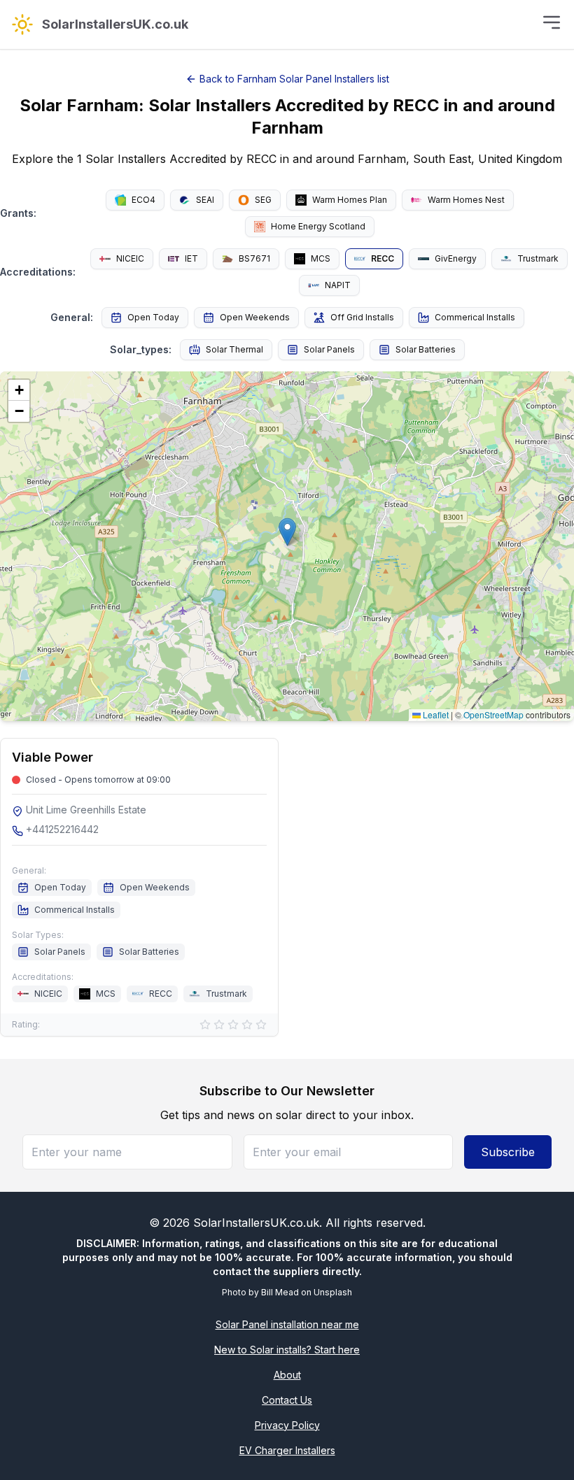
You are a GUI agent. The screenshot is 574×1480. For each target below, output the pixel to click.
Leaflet (435, 714)
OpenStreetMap (493, 714)
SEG (263, 199)
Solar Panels (329, 349)
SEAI (205, 199)
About (287, 1375)
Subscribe (508, 1152)
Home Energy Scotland (318, 226)
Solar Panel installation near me (287, 1324)
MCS (320, 258)
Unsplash (333, 1292)
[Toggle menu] (551, 22)
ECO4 (143, 199)
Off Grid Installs (362, 317)
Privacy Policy (287, 1425)
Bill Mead (280, 1292)
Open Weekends (255, 317)
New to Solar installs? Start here (287, 1350)
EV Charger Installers (287, 1450)
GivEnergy (456, 258)
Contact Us (287, 1400)
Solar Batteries (426, 349)
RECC (382, 258)
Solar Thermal (234, 349)
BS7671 (254, 258)
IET (191, 258)
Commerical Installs (475, 317)
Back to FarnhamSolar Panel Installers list (294, 79)
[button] (287, 532)
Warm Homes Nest (466, 199)
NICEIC (130, 258)
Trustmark (538, 258)
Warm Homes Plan (349, 199)
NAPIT (338, 285)
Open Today (153, 317)
